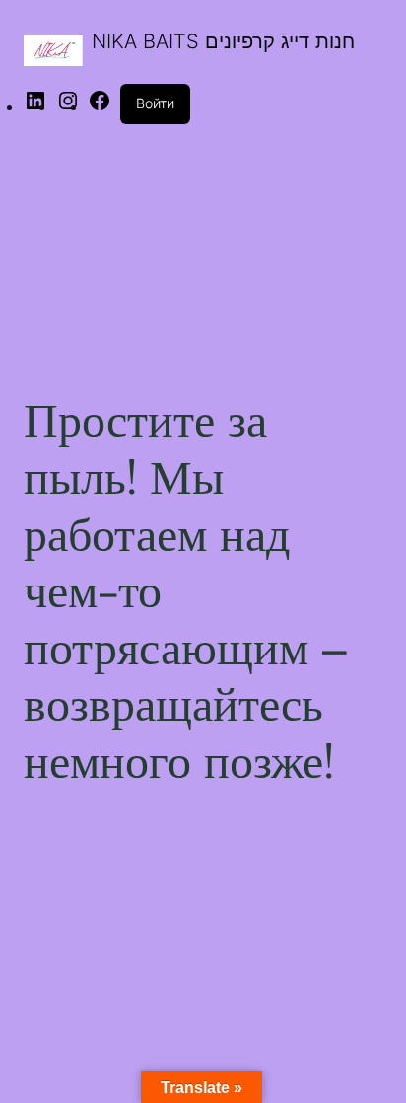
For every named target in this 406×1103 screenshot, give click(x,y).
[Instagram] (68, 106)
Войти (155, 103)
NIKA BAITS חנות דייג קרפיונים (223, 41)
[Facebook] (99, 106)
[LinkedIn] (35, 106)
